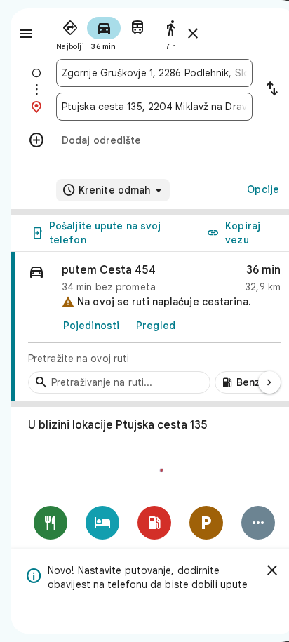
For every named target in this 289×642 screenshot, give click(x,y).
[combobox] (154, 73)
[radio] (70, 32)
